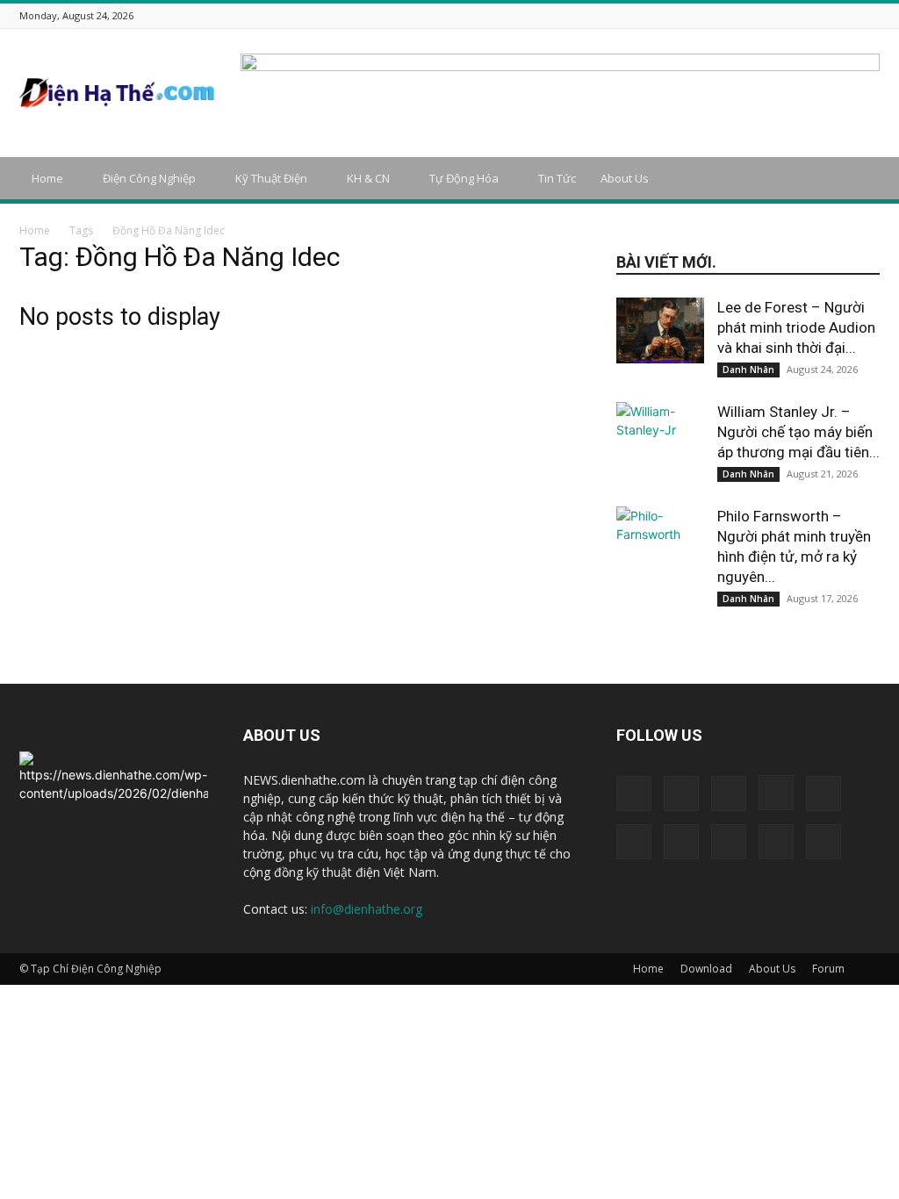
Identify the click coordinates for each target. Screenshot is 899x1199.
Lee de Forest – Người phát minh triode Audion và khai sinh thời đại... (796, 327)
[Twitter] (826, 15)
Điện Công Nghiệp (149, 178)
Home (47, 178)
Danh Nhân (748, 369)
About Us (625, 178)
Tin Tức (557, 178)
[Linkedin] (760, 15)
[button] (859, 179)
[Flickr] (716, 15)
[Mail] (782, 15)
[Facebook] (694, 15)
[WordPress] (848, 15)
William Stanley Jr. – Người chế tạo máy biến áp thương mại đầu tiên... (798, 432)
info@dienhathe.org (366, 909)
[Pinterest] (804, 15)
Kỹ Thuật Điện (271, 178)
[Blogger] (672, 15)
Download (706, 968)
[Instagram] (738, 15)
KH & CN (368, 178)
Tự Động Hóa (464, 178)
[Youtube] (870, 15)
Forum (828, 968)
